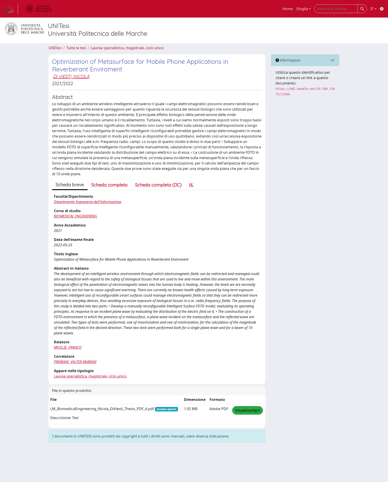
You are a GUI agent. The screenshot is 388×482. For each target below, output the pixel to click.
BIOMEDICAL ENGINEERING (75, 216)
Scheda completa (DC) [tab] (158, 185)
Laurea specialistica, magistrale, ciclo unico (127, 47)
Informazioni (289, 60)
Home (287, 8)
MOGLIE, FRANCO (68, 347)
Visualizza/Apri (247, 410)
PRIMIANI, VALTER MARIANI (75, 361)
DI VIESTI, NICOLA (71, 76)
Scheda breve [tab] (70, 184)
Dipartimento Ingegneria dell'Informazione (87, 201)
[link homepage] (10, 8)
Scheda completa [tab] (109, 185)
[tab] (191, 185)
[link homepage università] (38, 8)
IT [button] (372, 8)
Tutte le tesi (76, 47)
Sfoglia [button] (302, 8)
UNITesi (55, 47)
